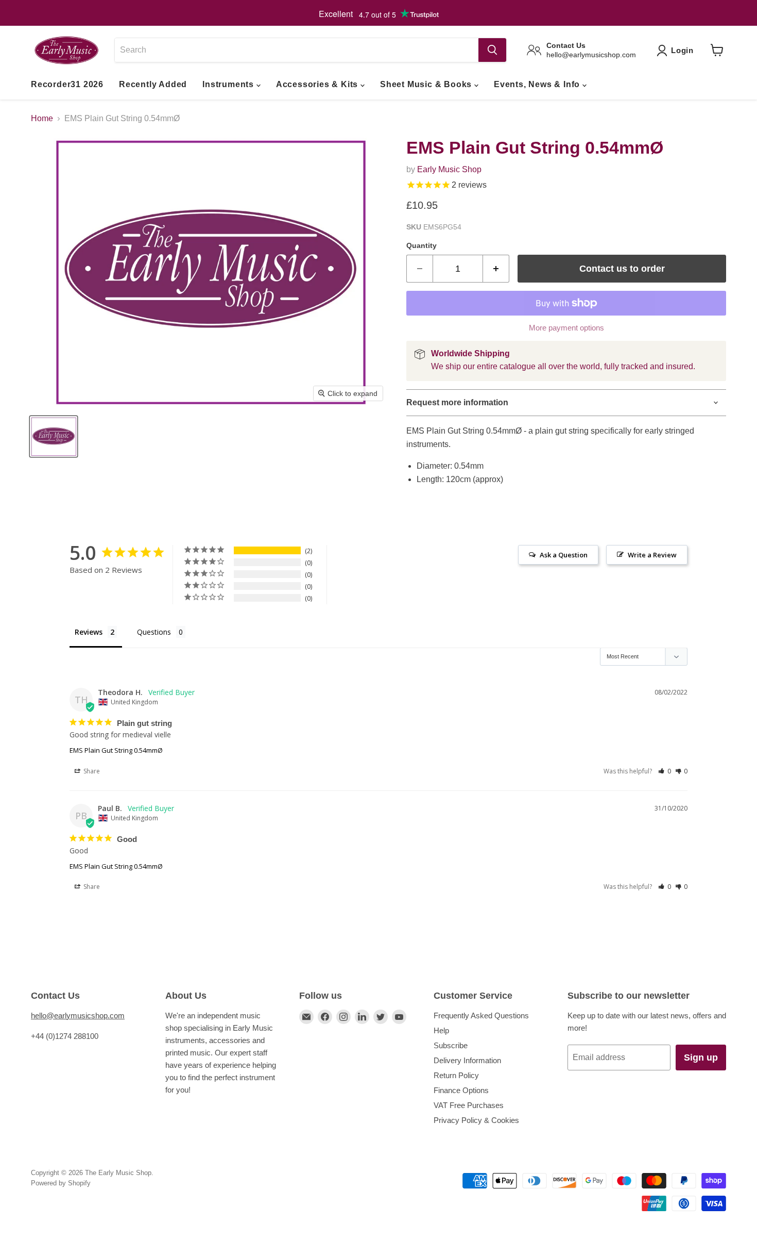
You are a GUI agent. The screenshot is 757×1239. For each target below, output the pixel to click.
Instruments (229, 84)
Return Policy (456, 1075)
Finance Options (461, 1090)
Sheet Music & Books (427, 84)
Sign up (701, 1057)
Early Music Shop (449, 169)
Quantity (421, 245)
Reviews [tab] (88, 632)
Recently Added (153, 84)
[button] (664, 771)
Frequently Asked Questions (481, 1015)
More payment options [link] (566, 327)
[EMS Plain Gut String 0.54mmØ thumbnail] (53, 436)
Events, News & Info (538, 84)
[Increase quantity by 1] (496, 269)
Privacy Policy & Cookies (476, 1120)
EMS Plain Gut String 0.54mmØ (116, 750)
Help (441, 1030)
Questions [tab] (154, 632)
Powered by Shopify (61, 1183)
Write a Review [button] (652, 554)
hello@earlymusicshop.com (78, 1015)
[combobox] (296, 50)
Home (42, 118)
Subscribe (451, 1045)
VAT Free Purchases (469, 1105)
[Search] (492, 50)
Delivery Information (467, 1060)
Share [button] (91, 771)
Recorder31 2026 (67, 84)
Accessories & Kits (318, 84)
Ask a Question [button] (564, 554)
